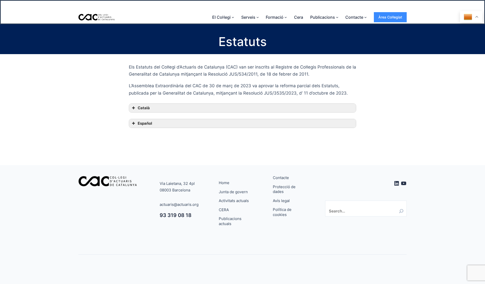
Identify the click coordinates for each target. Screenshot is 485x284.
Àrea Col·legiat (390, 17)
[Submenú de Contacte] (365, 17)
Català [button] (144, 107)
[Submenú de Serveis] (257, 17)
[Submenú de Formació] (285, 17)
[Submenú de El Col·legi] (233, 17)
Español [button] (145, 123)
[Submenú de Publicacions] (337, 17)
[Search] (401, 211)
